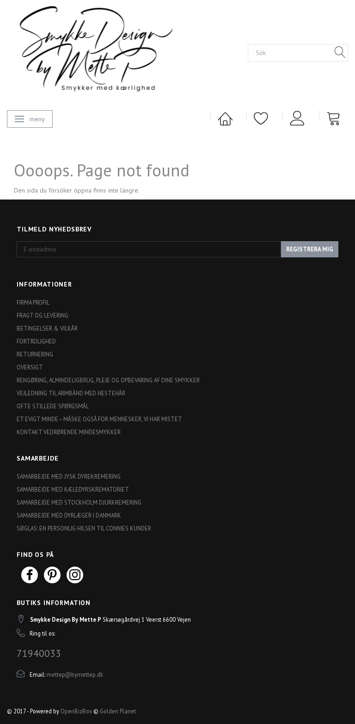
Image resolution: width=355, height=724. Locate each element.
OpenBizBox (76, 711)
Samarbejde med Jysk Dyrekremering (69, 476)
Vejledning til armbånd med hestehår (71, 393)
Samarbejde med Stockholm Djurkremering (79, 502)
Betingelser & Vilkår (47, 328)
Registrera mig (309, 249)
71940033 (39, 653)
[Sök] (340, 52)
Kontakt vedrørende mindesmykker (69, 432)
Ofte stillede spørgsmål (53, 406)
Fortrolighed (36, 341)
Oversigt (30, 367)
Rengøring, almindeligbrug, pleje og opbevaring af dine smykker (108, 380)
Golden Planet (118, 711)
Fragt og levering (42, 315)
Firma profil (33, 302)
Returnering (35, 354)
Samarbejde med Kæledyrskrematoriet (73, 489)
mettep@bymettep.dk (75, 674)
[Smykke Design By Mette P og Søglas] (111, 52)
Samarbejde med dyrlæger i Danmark (69, 515)
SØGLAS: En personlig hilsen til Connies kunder (84, 528)
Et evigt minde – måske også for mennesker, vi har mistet (99, 419)
